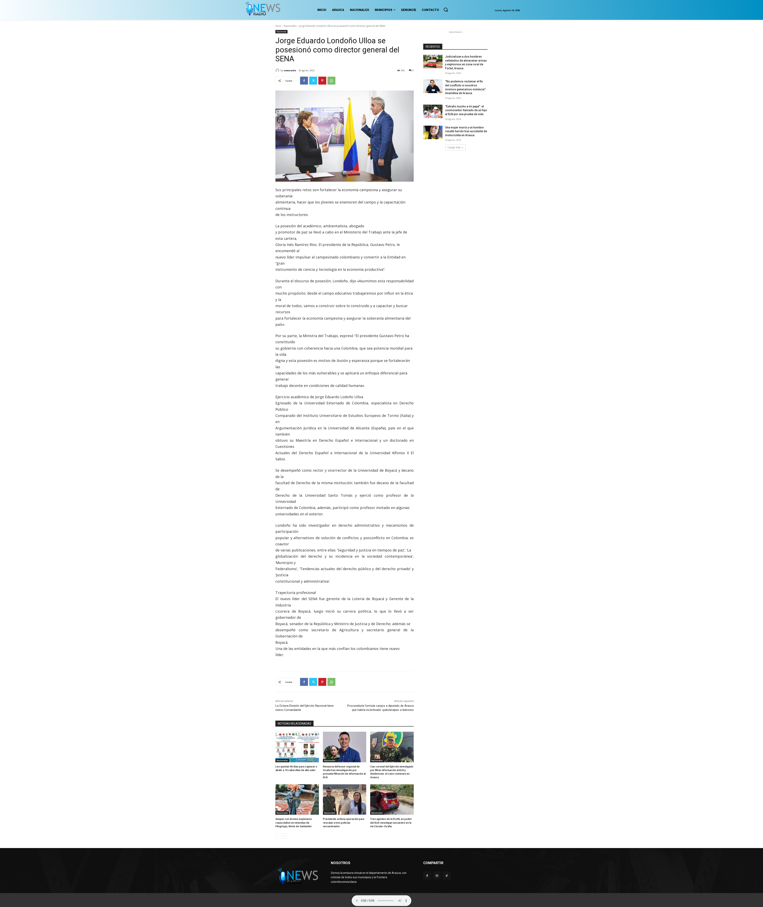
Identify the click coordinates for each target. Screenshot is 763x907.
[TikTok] (446, 875)
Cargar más (454, 147)
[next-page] (284, 836)
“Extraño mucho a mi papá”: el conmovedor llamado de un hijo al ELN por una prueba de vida (466, 110)
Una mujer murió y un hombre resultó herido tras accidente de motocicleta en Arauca (466, 131)
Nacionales (290, 26)
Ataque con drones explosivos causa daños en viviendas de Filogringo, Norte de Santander (293, 822)
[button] (445, 9)
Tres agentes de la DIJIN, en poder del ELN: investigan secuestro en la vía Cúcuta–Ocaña (391, 822)
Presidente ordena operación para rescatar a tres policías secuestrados (343, 822)
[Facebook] (304, 81)
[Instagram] (437, 875)
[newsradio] (278, 70)
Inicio (278, 26)
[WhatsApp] (331, 81)
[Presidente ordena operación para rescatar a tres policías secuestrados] (344, 799)
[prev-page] (277, 836)
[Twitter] (313, 81)
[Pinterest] (322, 81)
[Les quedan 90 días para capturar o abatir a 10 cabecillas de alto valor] (297, 747)
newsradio (290, 70)
